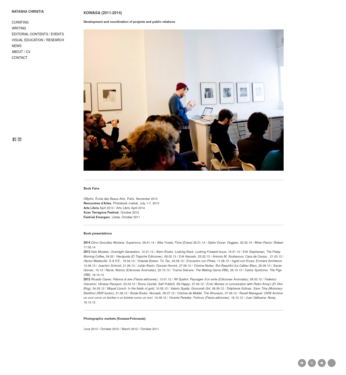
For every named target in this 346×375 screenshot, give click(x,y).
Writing (19, 28)
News (16, 45)
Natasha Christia (28, 11)
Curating (20, 22)
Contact (20, 57)
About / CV (21, 51)
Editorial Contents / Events (38, 34)
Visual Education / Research (38, 39)
